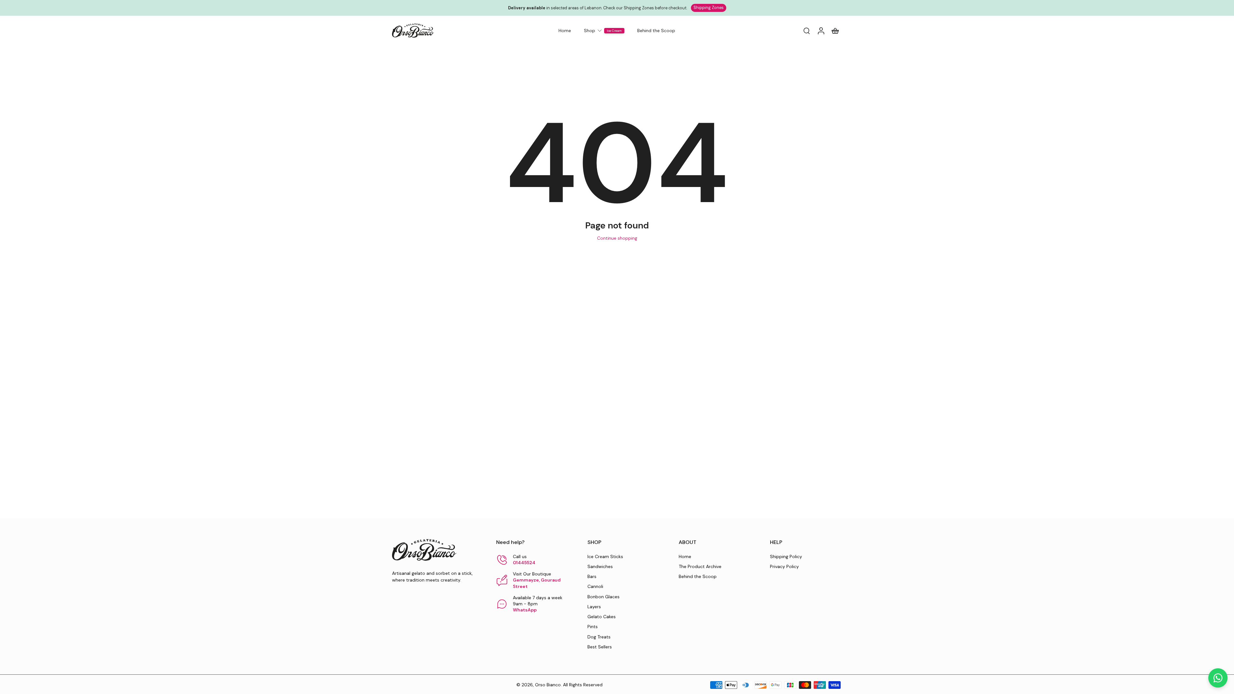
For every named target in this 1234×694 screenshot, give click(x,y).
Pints (592, 626)
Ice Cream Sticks (605, 556)
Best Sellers (599, 647)
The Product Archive (700, 566)
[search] (807, 30)
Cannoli (595, 586)
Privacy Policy (784, 566)
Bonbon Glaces (603, 597)
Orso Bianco (548, 685)
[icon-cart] (835, 30)
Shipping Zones (708, 7)
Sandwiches (600, 566)
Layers (594, 606)
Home (685, 556)
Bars (591, 576)
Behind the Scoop (698, 576)
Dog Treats (599, 637)
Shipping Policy (786, 556)
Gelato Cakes (601, 616)
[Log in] (821, 30)
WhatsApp (525, 610)
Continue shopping (617, 238)
